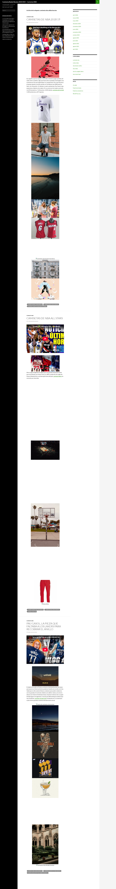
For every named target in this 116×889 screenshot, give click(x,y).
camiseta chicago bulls (41, 698)
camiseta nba (30, 16)
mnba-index (76, 63)
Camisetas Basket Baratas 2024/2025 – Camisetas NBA (19, 2)
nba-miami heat (77, 74)
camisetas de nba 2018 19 (43, 19)
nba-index (75, 68)
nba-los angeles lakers (78, 71)
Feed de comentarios (78, 90)
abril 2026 (75, 15)
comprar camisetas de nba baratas (52, 870)
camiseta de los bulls (58, 90)
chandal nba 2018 (32, 611)
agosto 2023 (76, 38)
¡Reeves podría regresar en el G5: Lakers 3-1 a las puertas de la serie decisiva (8, 26)
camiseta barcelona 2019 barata (35, 609)
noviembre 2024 (77, 26)
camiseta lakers (57, 376)
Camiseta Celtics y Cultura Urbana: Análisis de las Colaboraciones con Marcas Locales (8, 36)
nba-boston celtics (77, 65)
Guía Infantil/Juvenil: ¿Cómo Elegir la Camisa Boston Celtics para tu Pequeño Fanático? (8, 31)
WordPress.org (76, 93)
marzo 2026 (76, 18)
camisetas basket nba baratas (35, 304)
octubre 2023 (76, 35)
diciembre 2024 (77, 23)
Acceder (75, 85)
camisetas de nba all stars (45, 318)
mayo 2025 (75, 20)
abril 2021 (75, 49)
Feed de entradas (77, 88)
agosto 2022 (76, 43)
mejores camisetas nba (7, 39)
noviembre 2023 (77, 32)
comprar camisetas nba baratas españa (37, 306)
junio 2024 (75, 29)
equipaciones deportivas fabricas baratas (38, 872)
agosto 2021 (76, 46)
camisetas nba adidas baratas (51, 304)
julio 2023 (75, 40)
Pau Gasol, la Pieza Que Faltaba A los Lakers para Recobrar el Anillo (44, 626)
